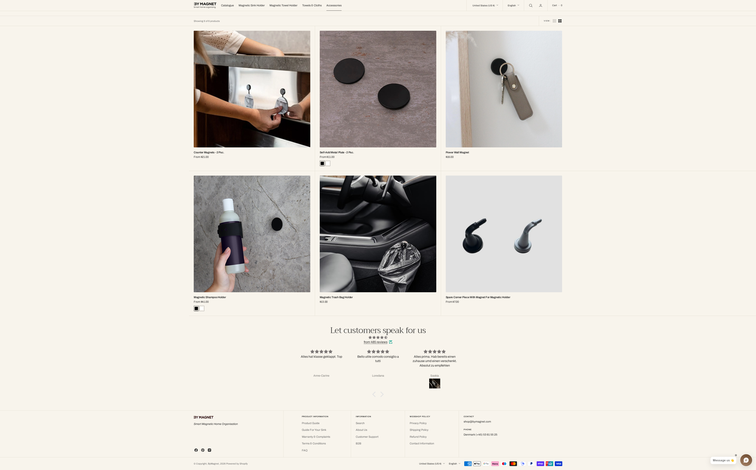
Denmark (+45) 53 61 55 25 (480, 434)
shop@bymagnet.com (477, 421)
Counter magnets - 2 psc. (209, 152)
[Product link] (252, 89)
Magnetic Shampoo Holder (210, 297)
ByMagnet (213, 463)
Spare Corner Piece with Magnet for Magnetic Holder (478, 297)
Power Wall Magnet (457, 152)
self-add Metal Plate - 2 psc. (337, 152)
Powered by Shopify (237, 463)
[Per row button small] (560, 21)
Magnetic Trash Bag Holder (336, 297)
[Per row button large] (554, 21)
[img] (378, 337)
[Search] (530, 5)
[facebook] (196, 450)
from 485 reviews (375, 342)
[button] (541, 5)
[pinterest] (202, 450)
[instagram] (209, 450)
